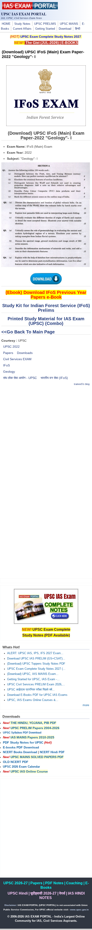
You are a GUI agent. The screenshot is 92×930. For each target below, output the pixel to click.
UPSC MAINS (69, 23)
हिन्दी (77, 28)
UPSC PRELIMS (45, 23)
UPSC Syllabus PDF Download (22, 732)
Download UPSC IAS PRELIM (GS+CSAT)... (36, 658)
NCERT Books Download (20, 752)
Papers (8, 353)
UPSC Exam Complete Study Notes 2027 (50, 36)
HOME (6, 23)
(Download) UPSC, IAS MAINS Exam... (33, 674)
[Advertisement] (46, 436)
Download (65, 28)
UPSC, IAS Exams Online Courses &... (32, 700)
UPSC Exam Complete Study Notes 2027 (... (36, 668)
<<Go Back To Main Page (28, 331)
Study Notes (22, 23)
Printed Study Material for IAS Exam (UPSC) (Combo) (46, 321)
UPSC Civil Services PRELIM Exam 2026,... (36, 684)
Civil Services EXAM (17, 359)
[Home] (30, 8)
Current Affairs (22, 28)
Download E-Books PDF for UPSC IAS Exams (37, 694)
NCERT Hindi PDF (52, 752)
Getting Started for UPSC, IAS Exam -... (33, 679)
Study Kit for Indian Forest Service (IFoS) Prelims (46, 308)
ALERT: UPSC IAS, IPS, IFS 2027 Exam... (35, 653)
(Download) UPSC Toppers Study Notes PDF (36, 663)
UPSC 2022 (11, 346)
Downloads (25, 353)
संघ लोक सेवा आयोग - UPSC (20, 378)
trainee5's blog (82, 384)
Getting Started (45, 28)
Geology (9, 371)
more (86, 705)
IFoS (6, 365)
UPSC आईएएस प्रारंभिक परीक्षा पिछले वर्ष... (31, 689)
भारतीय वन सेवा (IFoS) (54, 378)
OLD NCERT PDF (15, 762)
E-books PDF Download (21, 747)
